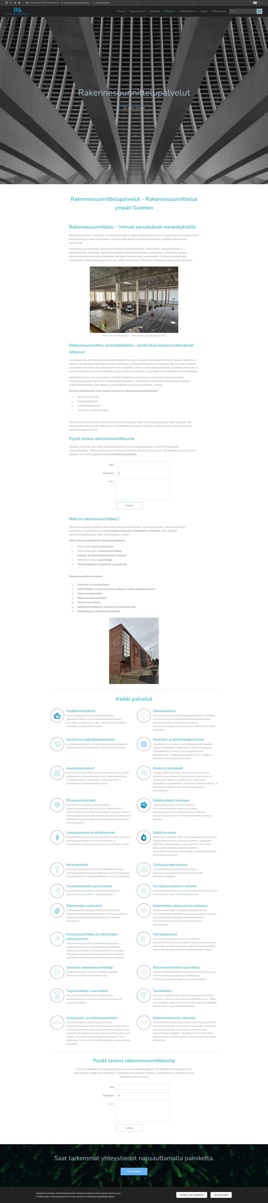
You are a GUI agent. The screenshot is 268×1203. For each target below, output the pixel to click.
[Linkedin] (6, 2)
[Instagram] (11, 2)
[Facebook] (15, 2)
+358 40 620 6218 (102, 2)
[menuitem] (122, 11)
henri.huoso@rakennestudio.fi (76, 2)
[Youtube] (19, 2)
